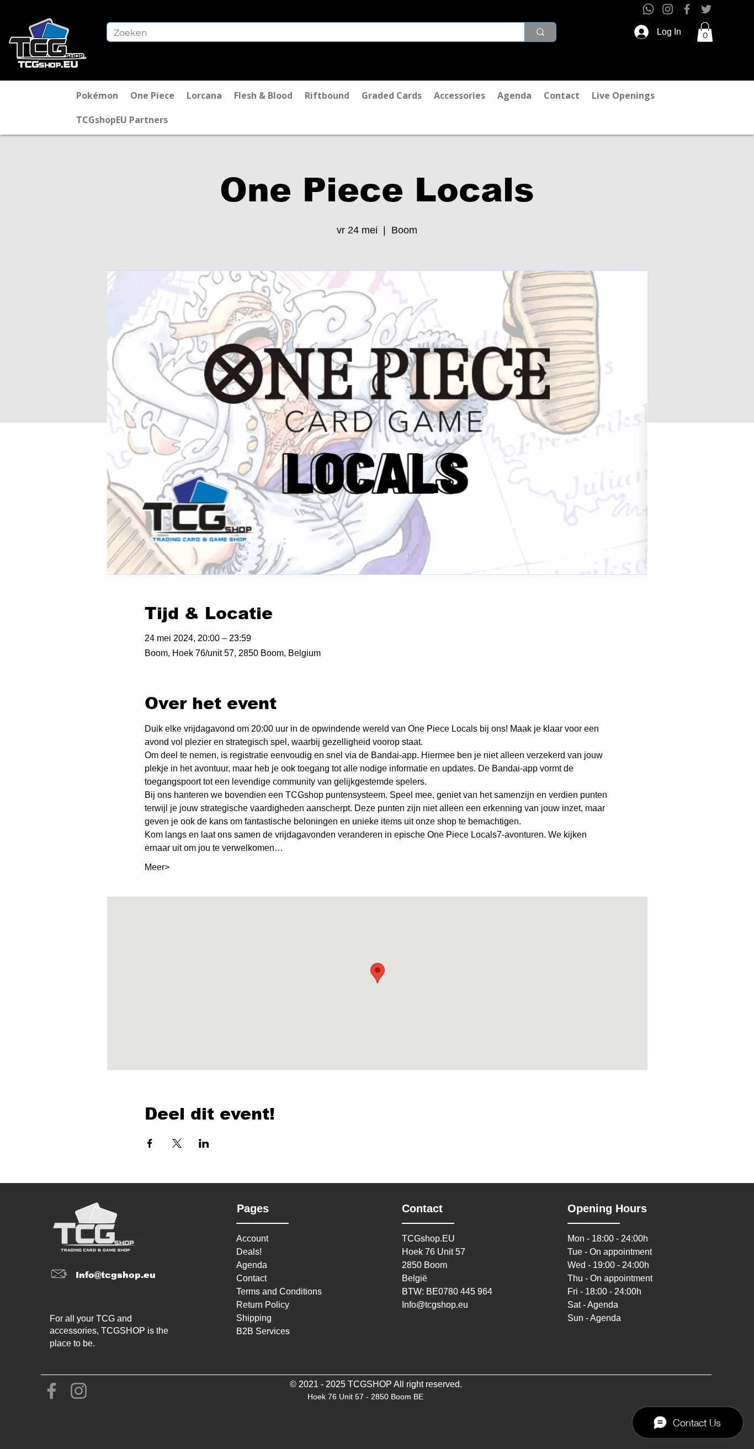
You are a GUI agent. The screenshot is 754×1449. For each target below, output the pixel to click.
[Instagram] (668, 9)
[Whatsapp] (648, 9)
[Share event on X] (177, 1143)
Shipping (254, 1318)
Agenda (251, 1265)
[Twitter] (706, 9)
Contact (251, 1278)
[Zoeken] (540, 32)
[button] (705, 32)
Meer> (157, 867)
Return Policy (262, 1304)
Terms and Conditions (279, 1291)
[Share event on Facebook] (150, 1143)
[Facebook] (687, 9)
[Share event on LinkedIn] (204, 1143)
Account (252, 1238)
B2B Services (263, 1331)
